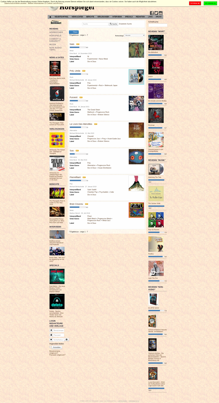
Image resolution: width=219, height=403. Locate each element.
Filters (75, 32)
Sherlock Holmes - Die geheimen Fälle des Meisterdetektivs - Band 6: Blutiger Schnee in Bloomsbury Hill (157, 356)
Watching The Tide (154, 177)
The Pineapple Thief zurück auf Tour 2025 (56, 124)
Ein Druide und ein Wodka (157, 101)
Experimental (92, 59)
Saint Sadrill (91, 190)
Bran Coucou (76, 204)
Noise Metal (103, 59)
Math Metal (91, 219)
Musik (52, 44)
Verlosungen (103, 17)
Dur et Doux (91, 61)
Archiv (159, 17)
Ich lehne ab (194, 3)
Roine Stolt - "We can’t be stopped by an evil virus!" (57, 259)
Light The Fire (153, 278)
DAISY (150, 77)
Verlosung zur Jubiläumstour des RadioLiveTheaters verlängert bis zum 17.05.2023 (56, 176)
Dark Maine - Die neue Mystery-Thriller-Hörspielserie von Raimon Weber (57, 288)
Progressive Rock (102, 112)
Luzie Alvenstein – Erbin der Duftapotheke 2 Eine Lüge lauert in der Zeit (156, 384)
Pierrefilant (75, 177)
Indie (112, 192)
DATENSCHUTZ (134, 401)
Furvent (73, 97)
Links (150, 17)
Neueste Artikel (61, 17)
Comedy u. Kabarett (55, 40)
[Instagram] (161, 13)
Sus (72, 150)
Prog (104, 139)
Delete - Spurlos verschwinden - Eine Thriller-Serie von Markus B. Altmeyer (56, 314)
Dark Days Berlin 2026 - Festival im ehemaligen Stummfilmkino (57, 81)
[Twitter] (156, 13)
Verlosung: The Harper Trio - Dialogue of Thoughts (57, 151)
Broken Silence (103, 115)
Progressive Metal (104, 219)
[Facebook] (152, 13)
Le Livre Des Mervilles (81, 124)
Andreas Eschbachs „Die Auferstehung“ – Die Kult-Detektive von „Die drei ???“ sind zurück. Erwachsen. (57, 107)
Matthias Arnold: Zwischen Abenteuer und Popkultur (56, 242)
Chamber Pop (92, 192)
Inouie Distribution (104, 168)
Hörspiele (55, 36)
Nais (72, 44)
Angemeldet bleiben (56, 344)
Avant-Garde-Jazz (114, 139)
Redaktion (140, 17)
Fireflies (151, 254)
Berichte (90, 17)
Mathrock (90, 112)
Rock (101, 85)
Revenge (151, 125)
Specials (129, 17)
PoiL (89, 83)
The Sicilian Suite (154, 203)
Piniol (89, 216)
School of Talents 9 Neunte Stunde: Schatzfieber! (157, 330)
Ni (88, 56)
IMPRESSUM (122, 401)
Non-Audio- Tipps (55, 49)
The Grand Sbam (93, 110)
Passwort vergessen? (57, 355)
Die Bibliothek (153, 52)
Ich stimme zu (210, 3)
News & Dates (77, 17)
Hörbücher (56, 32)
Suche (114, 24)
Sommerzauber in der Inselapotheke (155, 150)
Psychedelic (103, 192)
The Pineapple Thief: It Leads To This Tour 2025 (57, 202)
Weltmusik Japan (111, 85)
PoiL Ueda (75, 71)
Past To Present (153, 230)
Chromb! (90, 136)
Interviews (117, 17)
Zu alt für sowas (153, 308)
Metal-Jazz (106, 220)
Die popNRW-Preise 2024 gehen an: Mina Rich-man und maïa (56, 220)
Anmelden (56, 347)
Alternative (91, 165)
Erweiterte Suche (125, 24)
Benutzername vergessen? (54, 352)
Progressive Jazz (93, 139)
